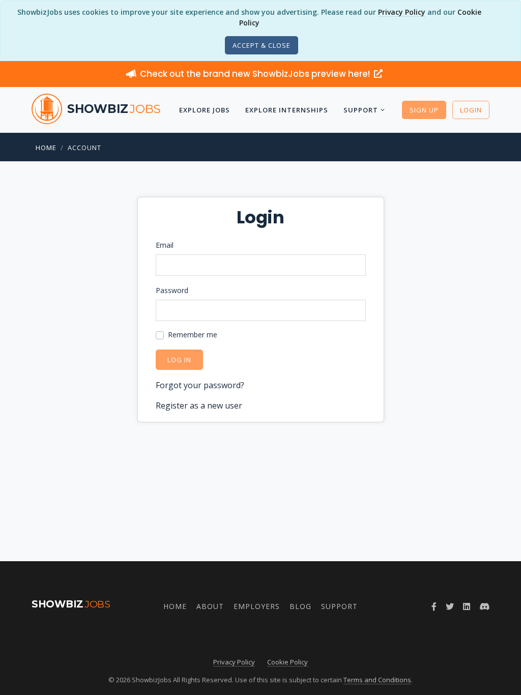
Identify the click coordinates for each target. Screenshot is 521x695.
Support (360, 109)
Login (471, 109)
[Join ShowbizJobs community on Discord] (484, 606)
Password (172, 290)
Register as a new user (199, 405)
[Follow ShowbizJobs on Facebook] (434, 606)
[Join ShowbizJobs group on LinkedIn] (466, 606)
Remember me (192, 334)
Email (164, 245)
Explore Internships (286, 109)
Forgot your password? (200, 385)
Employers (257, 606)
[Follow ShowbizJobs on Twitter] (450, 606)
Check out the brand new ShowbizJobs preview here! (256, 74)
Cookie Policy (287, 662)
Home (46, 147)
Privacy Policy (401, 12)
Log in (179, 359)
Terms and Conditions (377, 679)
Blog (300, 606)
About (210, 606)
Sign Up (424, 109)
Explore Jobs (204, 109)
